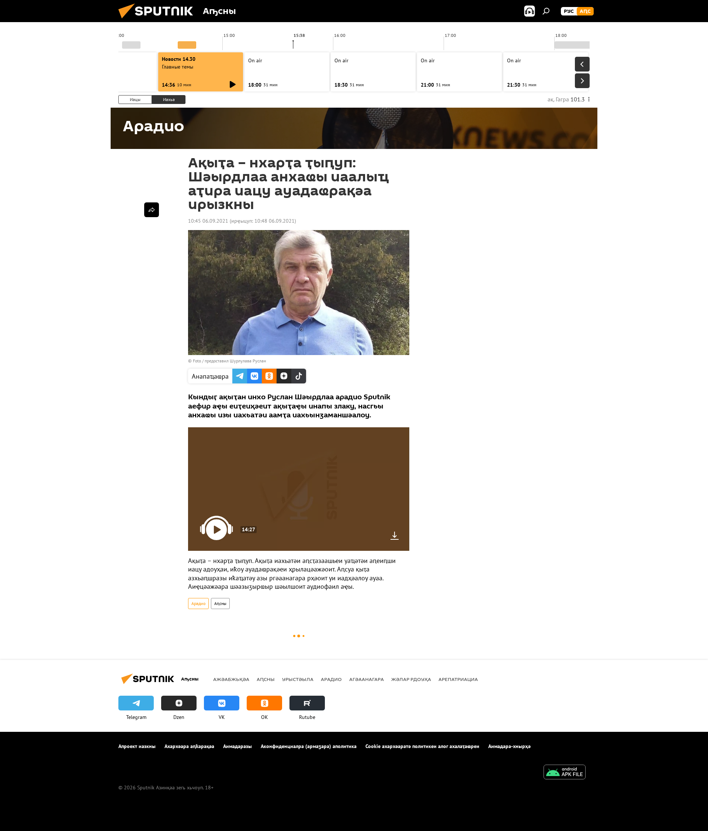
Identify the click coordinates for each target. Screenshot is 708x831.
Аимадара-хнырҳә (509, 746)
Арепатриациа (458, 679)
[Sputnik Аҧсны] (158, 20)
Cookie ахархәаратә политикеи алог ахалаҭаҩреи (422, 746)
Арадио (198, 603)
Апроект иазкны (137, 746)
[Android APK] (564, 773)
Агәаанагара (366, 679)
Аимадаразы (237, 746)
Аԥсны (220, 603)
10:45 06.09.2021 (208, 221)
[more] (151, 209)
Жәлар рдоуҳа (411, 679)
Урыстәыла (297, 679)
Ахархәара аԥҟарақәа (189, 746)
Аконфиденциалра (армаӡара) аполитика (309, 746)
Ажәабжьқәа (231, 679)
